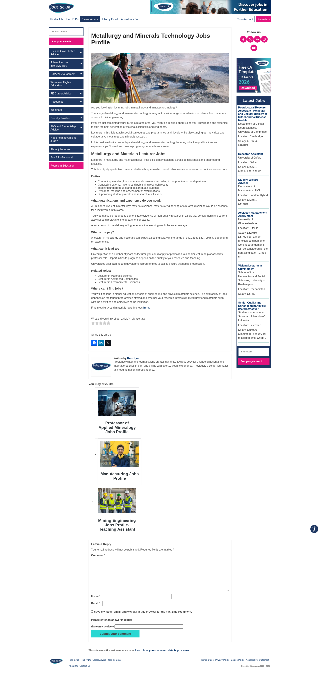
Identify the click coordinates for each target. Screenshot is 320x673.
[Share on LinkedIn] (101, 343)
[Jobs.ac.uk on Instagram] (264, 39)
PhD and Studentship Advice (63, 128)
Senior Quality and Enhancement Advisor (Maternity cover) (252, 305)
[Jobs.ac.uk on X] (250, 39)
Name (95, 596)
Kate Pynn (133, 358)
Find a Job (74, 660)
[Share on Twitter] (108, 343)
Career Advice (99, 660)
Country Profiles (60, 118)
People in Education (62, 165)
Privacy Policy (222, 660)
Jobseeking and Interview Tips (59, 64)
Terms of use (207, 660)
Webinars (56, 109)
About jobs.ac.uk (60, 149)
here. (146, 307)
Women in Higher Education (60, 84)
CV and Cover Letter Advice (62, 53)
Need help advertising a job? (63, 139)
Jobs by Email (115, 660)
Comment (98, 555)
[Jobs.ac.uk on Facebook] (243, 39)
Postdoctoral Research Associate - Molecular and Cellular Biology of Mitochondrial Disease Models (252, 114)
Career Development (62, 74)
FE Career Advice (61, 93)
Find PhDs (86, 660)
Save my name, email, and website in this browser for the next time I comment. (143, 611)
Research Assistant (250, 154)
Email (95, 603)
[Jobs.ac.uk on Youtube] (253, 47)
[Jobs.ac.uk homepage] (62, 7)
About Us (73, 666)
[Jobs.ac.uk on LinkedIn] (257, 39)
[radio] (93, 323)
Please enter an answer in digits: (111, 619)
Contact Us (85, 666)
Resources (56, 101)
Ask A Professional (61, 157)
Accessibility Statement (257, 660)
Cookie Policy (237, 660)
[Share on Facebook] (94, 343)
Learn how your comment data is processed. (163, 650)
